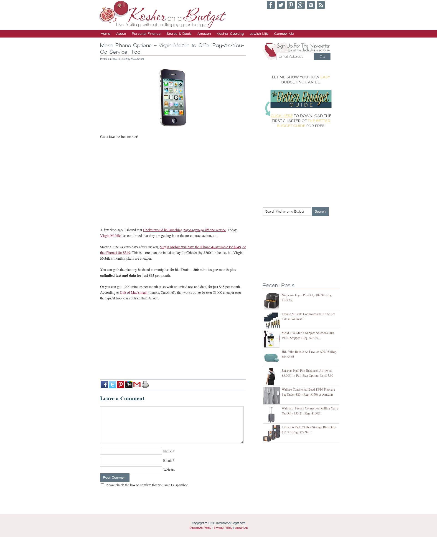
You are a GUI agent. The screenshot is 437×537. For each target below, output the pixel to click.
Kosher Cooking (230, 33)
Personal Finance (146, 33)
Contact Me (284, 33)
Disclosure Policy (200, 527)
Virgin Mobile (110, 235)
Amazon (204, 33)
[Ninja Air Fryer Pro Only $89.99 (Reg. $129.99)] (272, 301)
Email (167, 460)
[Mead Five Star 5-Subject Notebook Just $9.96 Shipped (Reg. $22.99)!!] (272, 339)
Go (322, 56)
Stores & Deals (179, 33)
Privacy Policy (223, 527)
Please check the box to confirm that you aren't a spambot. (146, 484)
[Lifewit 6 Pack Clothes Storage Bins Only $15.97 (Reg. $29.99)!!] (272, 433)
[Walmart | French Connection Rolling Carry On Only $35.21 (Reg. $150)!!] (272, 414)
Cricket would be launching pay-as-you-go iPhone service (184, 229)
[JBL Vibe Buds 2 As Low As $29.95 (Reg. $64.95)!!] (272, 358)
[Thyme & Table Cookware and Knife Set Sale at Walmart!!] (272, 320)
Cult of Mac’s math (133, 292)
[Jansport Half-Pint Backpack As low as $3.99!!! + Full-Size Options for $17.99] (272, 377)
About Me (241, 527)
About (121, 33)
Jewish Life (259, 33)
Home (105, 33)
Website (169, 469)
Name (167, 451)
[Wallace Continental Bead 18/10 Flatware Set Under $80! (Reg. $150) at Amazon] (272, 395)
